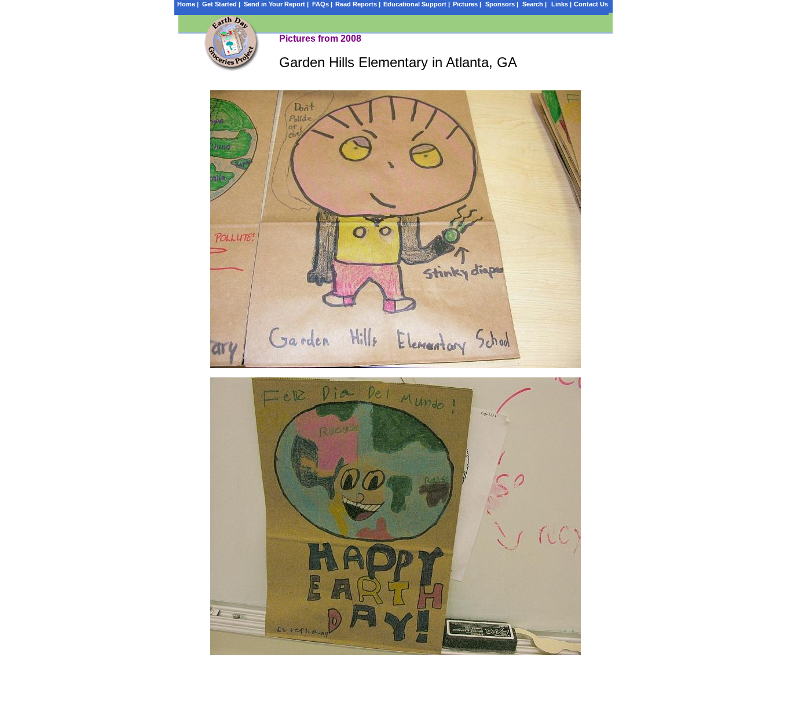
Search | (534, 4)
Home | (188, 4)
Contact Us (591, 4)
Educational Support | (416, 4)
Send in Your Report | (276, 4)
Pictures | (467, 4)
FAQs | (322, 4)
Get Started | (221, 4)
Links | (561, 4)
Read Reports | (357, 4)
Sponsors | (501, 4)
